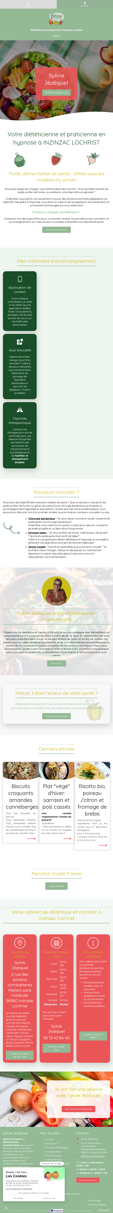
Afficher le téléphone (93, 1156)
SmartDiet (88, 1210)
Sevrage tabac (37, 532)
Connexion (103, 1210)
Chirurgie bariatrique (41, 518)
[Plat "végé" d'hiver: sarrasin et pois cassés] (56, 771)
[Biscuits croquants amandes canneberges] (21, 771)
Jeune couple (36, 546)
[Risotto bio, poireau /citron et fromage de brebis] (92, 771)
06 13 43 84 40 (56, 1038)
